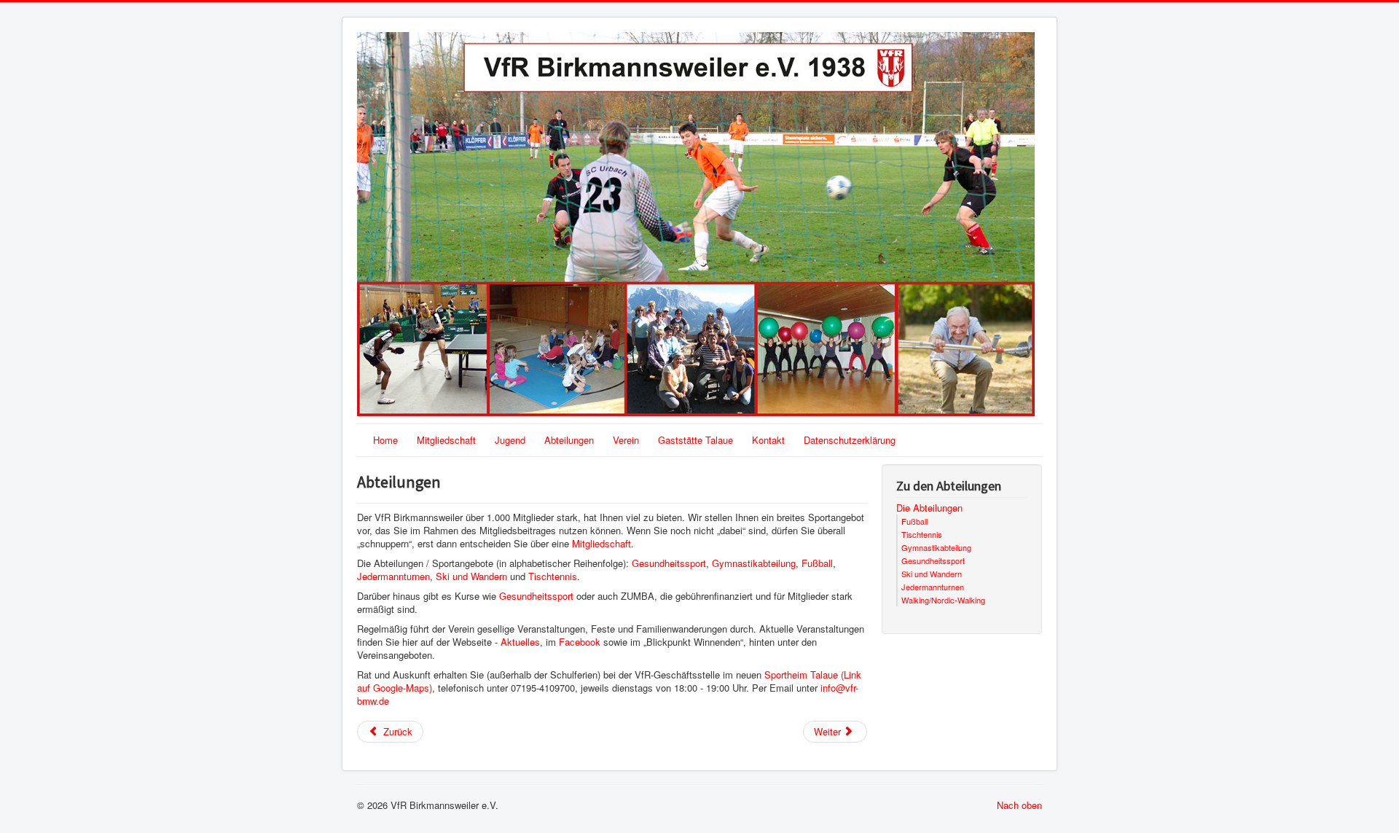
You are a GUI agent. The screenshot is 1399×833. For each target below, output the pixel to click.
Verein (626, 440)
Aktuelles (520, 642)
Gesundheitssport (669, 563)
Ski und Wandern (471, 576)
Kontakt (768, 440)
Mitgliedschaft (446, 440)
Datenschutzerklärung (850, 440)
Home (385, 440)
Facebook (579, 642)
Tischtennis (552, 576)
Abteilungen (569, 440)
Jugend (510, 440)
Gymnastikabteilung (754, 563)
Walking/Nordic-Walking (943, 600)
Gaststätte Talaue (695, 440)
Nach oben (1019, 805)
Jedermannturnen (393, 576)
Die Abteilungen (929, 508)
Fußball (817, 563)
